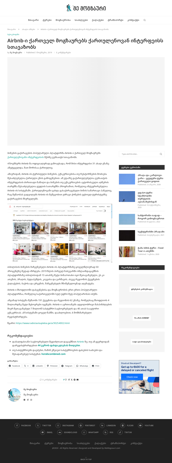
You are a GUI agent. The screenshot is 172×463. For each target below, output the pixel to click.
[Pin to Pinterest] (75, 379)
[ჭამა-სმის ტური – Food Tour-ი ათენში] (127, 251)
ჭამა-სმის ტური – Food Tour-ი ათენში (150, 249)
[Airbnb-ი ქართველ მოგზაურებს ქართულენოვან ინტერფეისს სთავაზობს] (59, 233)
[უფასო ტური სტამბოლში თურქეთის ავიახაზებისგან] (127, 196)
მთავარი (33, 20)
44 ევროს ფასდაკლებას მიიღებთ (59, 345)
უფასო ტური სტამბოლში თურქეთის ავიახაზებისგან (147, 197)
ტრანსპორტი (115, 20)
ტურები (47, 20)
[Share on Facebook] (69, 379)
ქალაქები (98, 20)
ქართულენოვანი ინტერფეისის (25, 157)
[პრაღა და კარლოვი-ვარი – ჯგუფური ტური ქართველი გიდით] (127, 179)
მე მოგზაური (16, 52)
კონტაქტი (133, 20)
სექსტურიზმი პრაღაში (151, 231)
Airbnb (80, 341)
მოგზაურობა (63, 20)
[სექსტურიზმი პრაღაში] (127, 235)
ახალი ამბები (28, 29)
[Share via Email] (77, 379)
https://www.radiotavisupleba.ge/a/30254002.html (43, 323)
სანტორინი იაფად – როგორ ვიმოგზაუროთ (151, 217)
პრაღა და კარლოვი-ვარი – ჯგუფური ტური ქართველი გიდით (150, 178)
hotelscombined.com (54, 354)
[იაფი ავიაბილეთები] (142, 342)
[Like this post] (66, 379)
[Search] (144, 20)
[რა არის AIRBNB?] (142, 318)
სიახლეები (81, 20)
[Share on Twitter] (72, 379)
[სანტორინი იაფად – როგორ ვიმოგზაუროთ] (127, 219)
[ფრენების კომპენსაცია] (142, 289)
